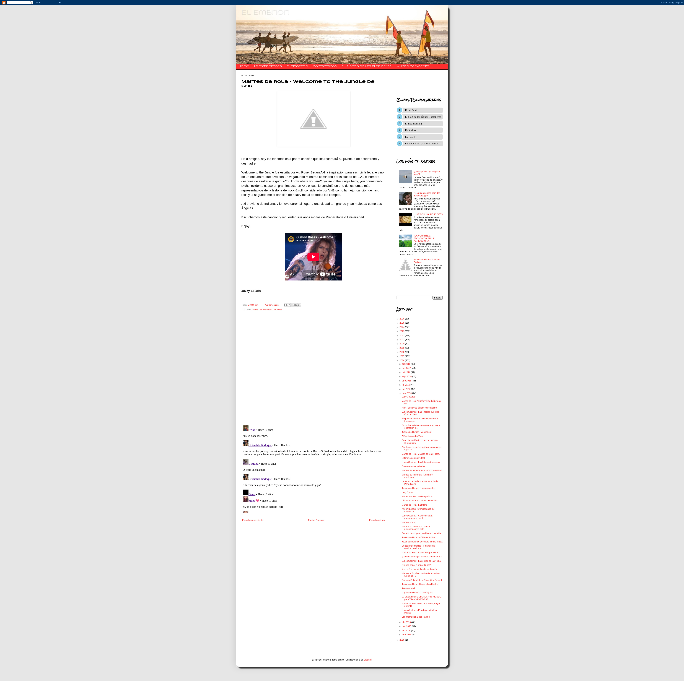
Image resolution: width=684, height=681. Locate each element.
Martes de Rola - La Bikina (414, 505)
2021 (402, 339)
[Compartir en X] (292, 305)
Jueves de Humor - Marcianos (416, 432)
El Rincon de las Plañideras (367, 66)
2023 (402, 331)
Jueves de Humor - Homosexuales (418, 488)
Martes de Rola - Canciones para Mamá (421, 552)
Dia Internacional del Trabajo (416, 617)
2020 (402, 343)
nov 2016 (407, 368)
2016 (402, 360)
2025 (402, 323)
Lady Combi (407, 492)
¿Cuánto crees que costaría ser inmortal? (422, 556)
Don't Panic (411, 110)
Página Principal (316, 520)
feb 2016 (406, 630)
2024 (402, 327)
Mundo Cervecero (413, 66)
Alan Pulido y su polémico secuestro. (419, 408)
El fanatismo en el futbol (413, 458)
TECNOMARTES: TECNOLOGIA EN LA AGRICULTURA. (424, 238)
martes (255, 309)
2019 (402, 348)
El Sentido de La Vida (412, 436)
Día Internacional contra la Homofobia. (420, 500)
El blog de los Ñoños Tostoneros (423, 116)
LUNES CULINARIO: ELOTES (428, 214)
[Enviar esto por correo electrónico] (285, 305)
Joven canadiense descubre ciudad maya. (422, 541)
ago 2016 (407, 381)
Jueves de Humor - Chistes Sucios (418, 537)
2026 (402, 319)
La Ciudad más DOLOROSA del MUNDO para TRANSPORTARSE (421, 598)
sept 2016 (407, 376)
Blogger (367, 660)
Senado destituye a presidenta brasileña (421, 533)
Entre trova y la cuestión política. (417, 496)
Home (244, 66)
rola (260, 309)
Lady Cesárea (408, 397)
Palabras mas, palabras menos (421, 143)
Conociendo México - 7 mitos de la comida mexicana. (418, 547)
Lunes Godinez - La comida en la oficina (421, 561)
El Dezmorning (413, 123)
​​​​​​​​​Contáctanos (325, 66)
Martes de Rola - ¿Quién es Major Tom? (421, 454)
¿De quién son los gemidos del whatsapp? (427, 194)
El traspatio (297, 66)
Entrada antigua (377, 520)
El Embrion (265, 12)
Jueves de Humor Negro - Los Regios (420, 584)
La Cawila (410, 137)
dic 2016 (406, 364)
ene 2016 (407, 634)
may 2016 (407, 393)
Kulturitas (410, 130)
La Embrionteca (268, 66)
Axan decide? (408, 588)
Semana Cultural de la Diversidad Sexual (422, 580)
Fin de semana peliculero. (414, 466)
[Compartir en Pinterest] (299, 305)
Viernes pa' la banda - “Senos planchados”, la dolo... (416, 527)
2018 (402, 352)
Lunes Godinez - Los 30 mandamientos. (421, 462)
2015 (402, 640)
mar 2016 (407, 626)
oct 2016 (406, 372)
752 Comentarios (272, 305)
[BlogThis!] (289, 305)
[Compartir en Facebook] (295, 305)
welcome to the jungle (272, 309)
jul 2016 (406, 385)
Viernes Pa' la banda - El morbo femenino (422, 470)
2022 (402, 335)
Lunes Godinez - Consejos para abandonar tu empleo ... (417, 516)
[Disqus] (313, 373)
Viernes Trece (408, 522)
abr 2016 (406, 622)
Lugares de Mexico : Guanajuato (417, 592)
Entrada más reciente (252, 520)
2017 (402, 356)
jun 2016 (406, 389)
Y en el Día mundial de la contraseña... (420, 569)
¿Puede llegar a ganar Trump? (416, 565)
